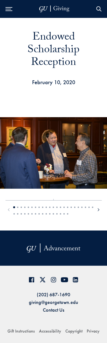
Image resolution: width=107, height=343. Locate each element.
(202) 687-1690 (53, 294)
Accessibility (50, 331)
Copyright (74, 331)
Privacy (93, 331)
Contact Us (53, 310)
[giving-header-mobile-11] (54, 9)
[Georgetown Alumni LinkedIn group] (75, 279)
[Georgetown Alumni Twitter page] (42, 279)
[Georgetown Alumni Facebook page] (31, 279)
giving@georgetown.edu (53, 302)
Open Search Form (99, 9)
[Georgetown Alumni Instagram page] (53, 279)
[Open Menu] (9, 9)
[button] (8, 210)
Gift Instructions (21, 331)
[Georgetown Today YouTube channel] (64, 279)
